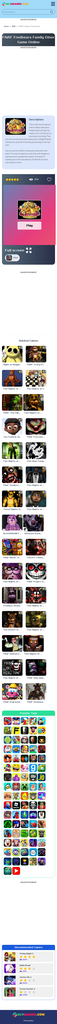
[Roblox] (16, 805)
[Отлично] (17, 179)
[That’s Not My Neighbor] (8, 843)
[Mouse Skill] (16, 796)
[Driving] (16, 758)
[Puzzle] (41, 796)
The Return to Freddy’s (13, 630)
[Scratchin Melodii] (8, 815)
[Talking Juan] (41, 833)
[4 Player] (33, 721)
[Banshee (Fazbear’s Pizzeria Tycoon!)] (33, 523)
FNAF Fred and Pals (36, 437)
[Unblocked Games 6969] (8, 861)
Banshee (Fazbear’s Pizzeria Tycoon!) (34, 533)
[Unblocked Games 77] (16, 861)
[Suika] (24, 833)
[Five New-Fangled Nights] (36, 450)
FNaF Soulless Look (13, 485)
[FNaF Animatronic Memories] (12, 643)
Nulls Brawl (25, 965)
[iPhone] (8, 787)
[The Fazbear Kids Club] (12, 426)
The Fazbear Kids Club (13, 437)
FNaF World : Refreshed (13, 557)
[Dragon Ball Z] (8, 758)
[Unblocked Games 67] (41, 852)
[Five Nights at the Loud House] (36, 378)
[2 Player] (16, 721)
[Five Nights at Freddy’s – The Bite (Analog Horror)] (33, 402)
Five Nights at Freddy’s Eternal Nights (13, 461)
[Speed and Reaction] (24, 824)
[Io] (41, 777)
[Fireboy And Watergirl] (24, 758)
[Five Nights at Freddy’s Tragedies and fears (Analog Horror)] (36, 474)
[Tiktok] (33, 843)
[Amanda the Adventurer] (33, 730)
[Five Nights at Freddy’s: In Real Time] (12, 667)
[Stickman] (8, 833)
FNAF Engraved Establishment (13, 702)
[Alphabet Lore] (16, 730)
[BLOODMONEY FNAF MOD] (12, 523)
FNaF (15, 258)
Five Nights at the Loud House (36, 389)
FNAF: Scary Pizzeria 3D (36, 364)
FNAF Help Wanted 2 (36, 678)
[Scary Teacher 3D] (41, 805)
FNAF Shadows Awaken (36, 702)
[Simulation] (33, 815)
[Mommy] (41, 787)
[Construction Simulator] (33, 749)
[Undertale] (24, 861)
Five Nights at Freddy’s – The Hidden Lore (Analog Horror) (36, 509)
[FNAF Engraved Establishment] (12, 691)
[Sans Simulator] (33, 805)
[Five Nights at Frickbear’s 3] (36, 595)
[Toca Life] (41, 843)
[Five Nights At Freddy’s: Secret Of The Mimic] (33, 643)
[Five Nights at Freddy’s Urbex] (36, 619)
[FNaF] (41, 758)
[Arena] (16, 740)
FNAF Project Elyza (36, 582)
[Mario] (16, 787)
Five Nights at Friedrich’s (13, 582)
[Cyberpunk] (41, 749)
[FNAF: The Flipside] (12, 402)
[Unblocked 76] (24, 852)
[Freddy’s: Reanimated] (12, 595)
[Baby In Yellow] (33, 740)
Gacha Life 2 (25, 977)
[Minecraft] (24, 787)
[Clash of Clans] (24, 749)
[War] (33, 861)
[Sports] (33, 824)
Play (29, 225)
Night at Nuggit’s (12, 364)
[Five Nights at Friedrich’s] (12, 571)
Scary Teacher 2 (27, 989)
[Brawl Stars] (16, 749)
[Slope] (8, 824)
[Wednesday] (41, 861)
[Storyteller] (16, 833)
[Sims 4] (24, 815)
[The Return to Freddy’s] (12, 619)
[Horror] (24, 777)
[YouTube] (16, 871)
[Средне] (12, 179)
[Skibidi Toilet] (41, 815)
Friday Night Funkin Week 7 (27, 954)
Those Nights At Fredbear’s (13, 509)
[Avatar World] (24, 740)
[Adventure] (8, 730)
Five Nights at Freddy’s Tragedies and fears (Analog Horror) (36, 485)
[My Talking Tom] (33, 796)
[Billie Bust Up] (8, 749)
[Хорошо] (15, 179)
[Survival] (33, 833)
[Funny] (16, 768)
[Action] (41, 721)
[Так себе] (9, 179)
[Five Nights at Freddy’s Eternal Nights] (12, 450)
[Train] (8, 852)
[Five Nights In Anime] (33, 758)
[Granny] (8, 777)
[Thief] (24, 843)
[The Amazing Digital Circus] (16, 843)
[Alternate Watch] (24, 730)
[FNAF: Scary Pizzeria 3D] (36, 354)
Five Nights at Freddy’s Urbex (36, 630)
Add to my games (48, 179)
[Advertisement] (28, 80)
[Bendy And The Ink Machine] (41, 740)
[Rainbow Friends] (8, 805)
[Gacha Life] (24, 768)
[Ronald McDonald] (24, 805)
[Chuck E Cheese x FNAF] (36, 547)
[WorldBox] (8, 871)
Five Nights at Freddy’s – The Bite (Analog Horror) (34, 413)
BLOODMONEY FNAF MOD (13, 533)
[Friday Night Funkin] (8, 768)
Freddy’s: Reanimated (13, 606)
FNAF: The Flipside (13, 413)
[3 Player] (24, 721)
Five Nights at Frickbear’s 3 (36, 606)
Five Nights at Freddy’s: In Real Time (13, 678)
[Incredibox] (33, 777)
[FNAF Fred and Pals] (36, 426)
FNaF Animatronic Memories (13, 654)
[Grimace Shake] (16, 777)
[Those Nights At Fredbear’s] (12, 499)
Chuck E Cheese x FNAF (36, 557)
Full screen (14, 250)
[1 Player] (8, 721)
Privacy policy (29, 1021)
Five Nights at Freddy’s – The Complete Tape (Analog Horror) (13, 389)
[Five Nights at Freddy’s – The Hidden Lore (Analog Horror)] (36, 499)
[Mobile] (33, 787)
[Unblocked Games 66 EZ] (33, 852)
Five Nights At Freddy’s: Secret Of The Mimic (34, 654)
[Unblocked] (16, 852)
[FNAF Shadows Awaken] (36, 691)
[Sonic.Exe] (16, 824)
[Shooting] (16, 815)
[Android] (8, 740)
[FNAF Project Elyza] (36, 571)
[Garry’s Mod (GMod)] (33, 768)
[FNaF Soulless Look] (12, 474)
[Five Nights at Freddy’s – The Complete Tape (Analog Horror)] (12, 378)
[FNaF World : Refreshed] (12, 547)
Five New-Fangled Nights (36, 461)
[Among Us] (41, 730)
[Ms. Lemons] (24, 796)
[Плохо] (7, 179)
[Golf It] (41, 768)
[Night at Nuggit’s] (12, 354)
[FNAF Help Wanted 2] (36, 667)
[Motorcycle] (8, 796)
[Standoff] (41, 824)
